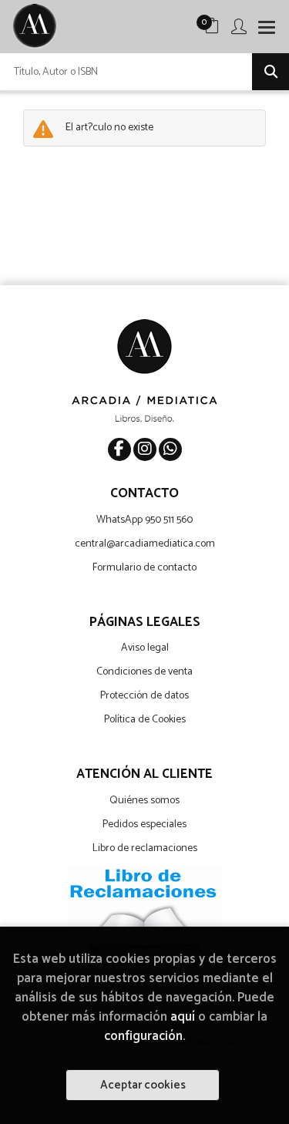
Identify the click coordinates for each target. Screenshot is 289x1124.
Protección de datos (144, 696)
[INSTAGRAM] (144, 449)
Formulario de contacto (144, 568)
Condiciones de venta (144, 672)
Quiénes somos (144, 800)
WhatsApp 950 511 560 (144, 520)
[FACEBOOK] (119, 449)
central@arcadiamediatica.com (145, 544)
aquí (182, 1017)
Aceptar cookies (143, 1085)
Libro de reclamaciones (144, 848)
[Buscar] (270, 71)
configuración (143, 1036)
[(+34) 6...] (170, 449)
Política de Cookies (145, 720)
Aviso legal (145, 648)
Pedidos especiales (144, 824)
